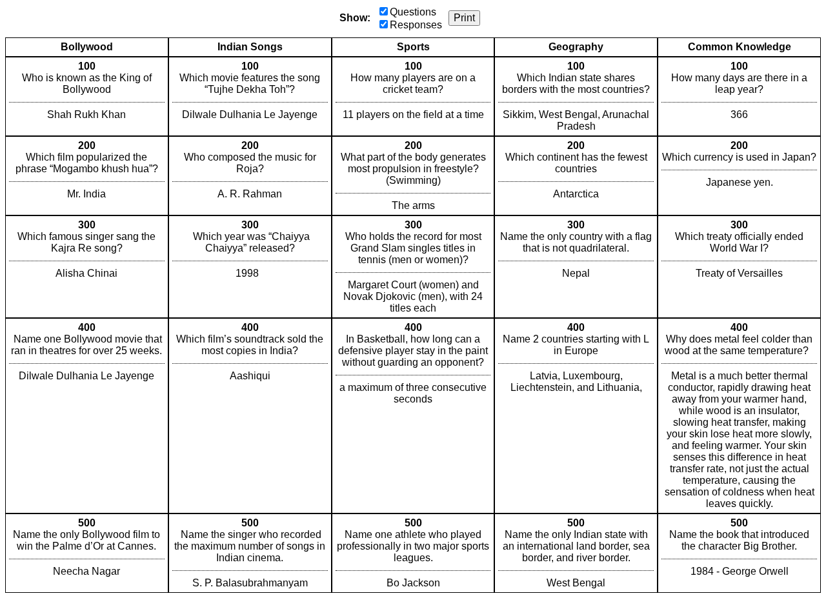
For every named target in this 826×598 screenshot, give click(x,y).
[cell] (86, 96)
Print (464, 17)
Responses (416, 24)
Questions (413, 11)
